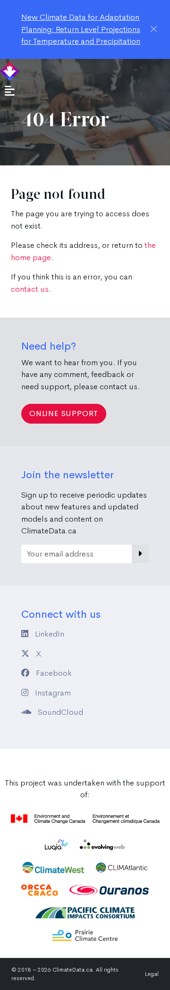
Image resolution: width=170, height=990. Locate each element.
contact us (30, 289)
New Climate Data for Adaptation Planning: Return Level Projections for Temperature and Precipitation (80, 29)
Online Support (63, 413)
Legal (152, 974)
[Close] (154, 29)
